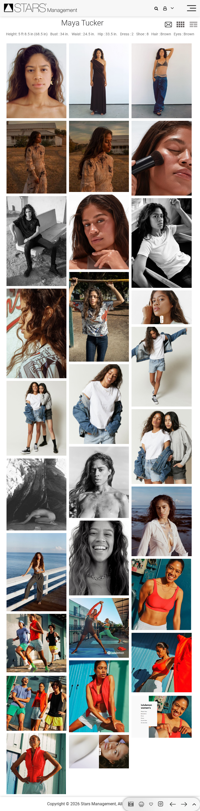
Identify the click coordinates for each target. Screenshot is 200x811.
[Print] (141, 804)
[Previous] (173, 804)
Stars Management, (99, 803)
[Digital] (131, 804)
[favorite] (151, 804)
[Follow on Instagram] (161, 804)
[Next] (184, 804)
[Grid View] (180, 24)
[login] (172, 8)
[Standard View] (193, 24)
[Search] (157, 8)
